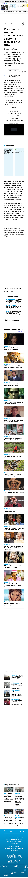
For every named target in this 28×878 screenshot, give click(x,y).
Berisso (16, 837)
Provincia (6, 837)
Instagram (11, 831)
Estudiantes (18, 11)
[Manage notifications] (25, 870)
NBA (11, 291)
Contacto (15, 850)
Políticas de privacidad (10, 848)
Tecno (19, 841)
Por (5, 70)
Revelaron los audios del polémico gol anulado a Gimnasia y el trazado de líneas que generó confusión (13, 312)
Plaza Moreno (20, 1)
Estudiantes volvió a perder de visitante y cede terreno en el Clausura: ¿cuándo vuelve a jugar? (14, 301)
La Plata (8, 835)
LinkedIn (23, 831)
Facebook (14, 831)
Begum (15, 841)
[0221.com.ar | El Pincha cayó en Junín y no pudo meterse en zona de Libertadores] (19, 162)
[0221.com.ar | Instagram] (13, 1)
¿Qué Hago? (10, 841)
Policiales (4, 11)
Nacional (11, 837)
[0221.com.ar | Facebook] (15, 1)
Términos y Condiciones (14, 846)
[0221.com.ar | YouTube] (20, 1)
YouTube (20, 831)
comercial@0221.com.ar (14, 862)
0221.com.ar (6, 23)
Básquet (6, 291)
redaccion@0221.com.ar (14, 861)
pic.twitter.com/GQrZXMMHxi (14, 116)
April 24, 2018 (19, 120)
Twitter (17, 831)
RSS (11, 850)
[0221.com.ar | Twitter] (18, 1)
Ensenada (21, 837)
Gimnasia (20, 839)
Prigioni (18, 288)
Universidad (11, 11)
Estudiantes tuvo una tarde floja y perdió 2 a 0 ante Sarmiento (13, 306)
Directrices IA (20, 848)
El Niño (13, 1)
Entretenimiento (14, 843)
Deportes (13, 23)
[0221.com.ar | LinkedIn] (23, 1)
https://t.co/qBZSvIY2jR (14, 114)
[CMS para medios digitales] (17, 873)
